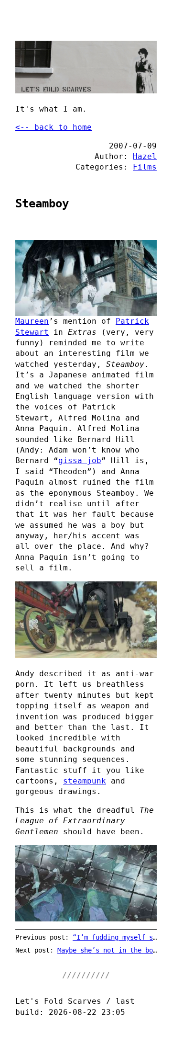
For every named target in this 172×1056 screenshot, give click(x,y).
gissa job (79, 460)
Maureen (32, 321)
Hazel (145, 156)
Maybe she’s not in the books (110, 950)
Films (145, 166)
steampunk (84, 780)
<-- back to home (53, 127)
